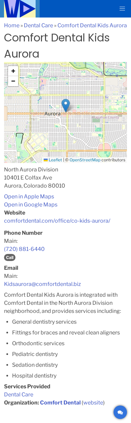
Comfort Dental (60, 402)
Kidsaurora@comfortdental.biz (42, 284)
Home (11, 25)
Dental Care (38, 25)
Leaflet (55, 159)
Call (9, 257)
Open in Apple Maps (29, 196)
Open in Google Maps (30, 204)
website (93, 402)
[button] (122, 9)
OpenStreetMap (85, 159)
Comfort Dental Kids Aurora (92, 25)
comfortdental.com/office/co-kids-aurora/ (57, 221)
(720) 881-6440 (24, 249)
